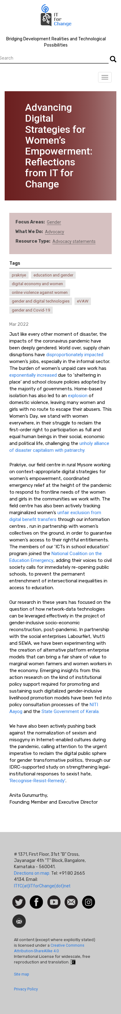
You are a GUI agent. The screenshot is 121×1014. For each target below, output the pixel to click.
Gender (54, 222)
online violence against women (40, 292)
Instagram (88, 898)
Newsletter (19, 917)
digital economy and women (37, 283)
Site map (21, 974)
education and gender (53, 275)
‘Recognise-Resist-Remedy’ (37, 780)
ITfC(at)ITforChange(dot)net (42, 885)
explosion (77, 395)
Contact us (71, 901)
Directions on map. (32, 873)
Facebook (36, 898)
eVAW (82, 301)
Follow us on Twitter (19, 902)
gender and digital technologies (40, 301)
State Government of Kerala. (71, 711)
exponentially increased (33, 375)
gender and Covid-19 (31, 310)
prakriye (19, 275)
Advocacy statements (74, 241)
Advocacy (54, 231)
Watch (53, 898)
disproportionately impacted (74, 354)
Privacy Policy (26, 989)
